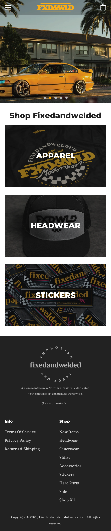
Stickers (66, 474)
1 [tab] (45, 98)
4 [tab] (61, 98)
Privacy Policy (18, 440)
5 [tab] (66, 98)
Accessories (70, 465)
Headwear (68, 440)
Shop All (67, 499)
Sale (63, 491)
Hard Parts (69, 482)
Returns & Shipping (22, 448)
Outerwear (69, 448)
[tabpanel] (55, 51)
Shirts (64, 457)
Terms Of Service (20, 431)
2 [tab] (50, 98)
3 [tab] (55, 98)
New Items (69, 431)
